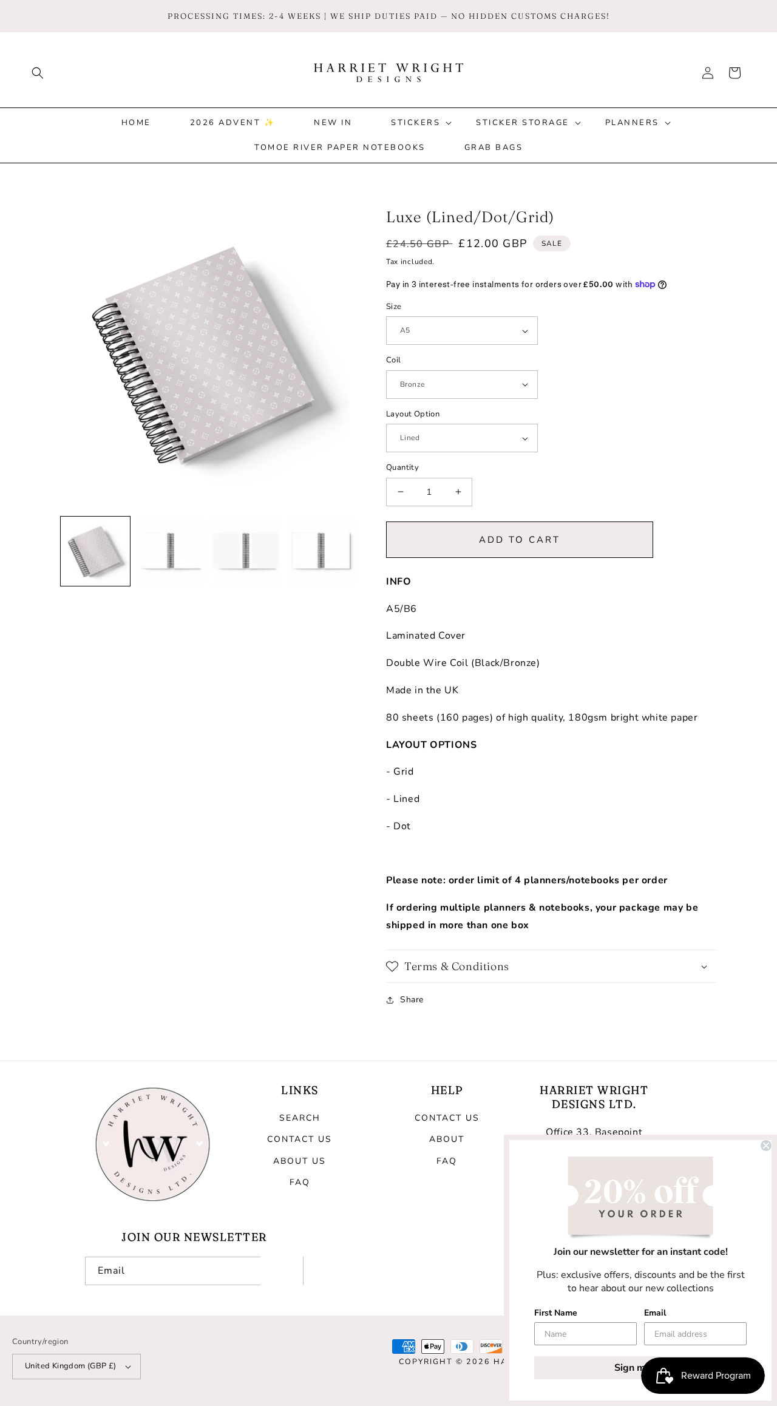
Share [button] (412, 999)
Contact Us (299, 1139)
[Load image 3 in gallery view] (245, 551)
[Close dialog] (766, 1145)
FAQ (300, 1182)
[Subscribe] (281, 1271)
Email (655, 1313)
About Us (299, 1161)
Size (394, 306)
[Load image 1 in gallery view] (95, 551)
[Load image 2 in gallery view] (170, 551)
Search (300, 1118)
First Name (555, 1313)
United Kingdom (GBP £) (71, 1365)
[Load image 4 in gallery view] (321, 551)
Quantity (402, 467)
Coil (393, 360)
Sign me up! (640, 1367)
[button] (37, 72)
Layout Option (412, 414)
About (446, 1139)
